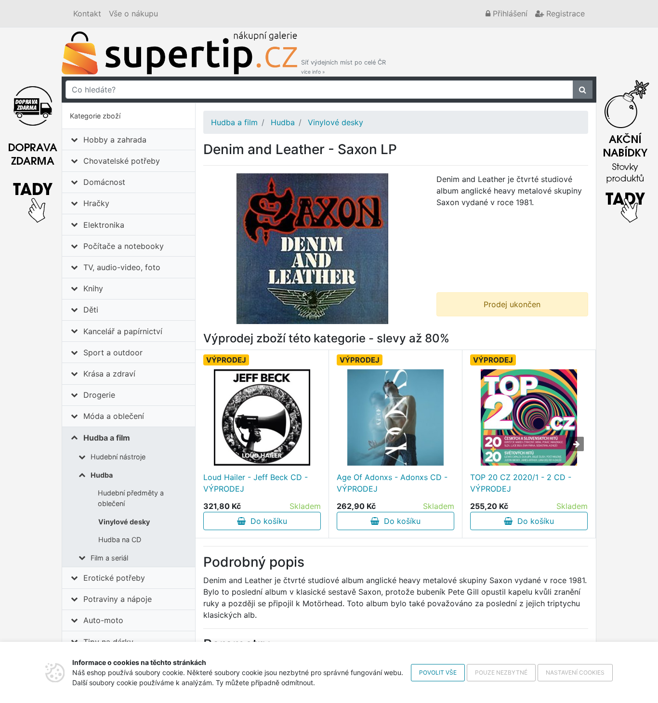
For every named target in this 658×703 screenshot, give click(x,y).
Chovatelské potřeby (121, 161)
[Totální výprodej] (625, 149)
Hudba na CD (119, 539)
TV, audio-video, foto (121, 267)
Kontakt (87, 13)
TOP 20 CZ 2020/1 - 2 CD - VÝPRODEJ (520, 483)
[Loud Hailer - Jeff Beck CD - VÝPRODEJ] (262, 417)
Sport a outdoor (113, 352)
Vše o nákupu (133, 13)
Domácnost (104, 182)
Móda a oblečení (113, 416)
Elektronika (103, 225)
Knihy (93, 288)
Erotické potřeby (114, 578)
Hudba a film (106, 438)
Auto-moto (103, 620)
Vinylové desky (124, 522)
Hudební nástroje (118, 457)
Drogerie (99, 395)
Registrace (564, 13)
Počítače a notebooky (123, 246)
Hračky (96, 203)
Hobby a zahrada (114, 139)
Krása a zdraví (109, 373)
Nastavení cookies (575, 672)
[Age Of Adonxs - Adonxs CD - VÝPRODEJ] (395, 417)
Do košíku (266, 521)
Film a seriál (109, 558)
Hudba (102, 475)
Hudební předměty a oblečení (131, 498)
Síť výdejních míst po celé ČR (343, 67)
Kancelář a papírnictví (122, 331)
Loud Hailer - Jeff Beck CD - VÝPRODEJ (255, 483)
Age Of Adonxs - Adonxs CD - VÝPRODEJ (392, 483)
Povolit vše (438, 672)
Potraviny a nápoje (117, 599)
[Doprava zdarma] (33, 149)
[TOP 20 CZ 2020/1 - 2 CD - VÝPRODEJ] (529, 417)
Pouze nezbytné (501, 672)
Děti (90, 309)
